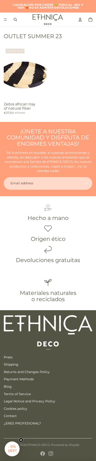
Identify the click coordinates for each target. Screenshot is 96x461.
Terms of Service (17, 394)
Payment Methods (19, 379)
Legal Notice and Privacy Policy (29, 401)
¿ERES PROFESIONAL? (22, 423)
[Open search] (15, 19)
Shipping (11, 364)
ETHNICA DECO (38, 445)
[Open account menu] (80, 19)
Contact (10, 416)
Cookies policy (15, 409)
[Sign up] (86, 183)
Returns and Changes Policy (27, 372)
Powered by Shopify (65, 445)
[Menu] (5, 19)
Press (8, 357)
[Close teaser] (21, 440)
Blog (8, 386)
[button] (12, 448)
